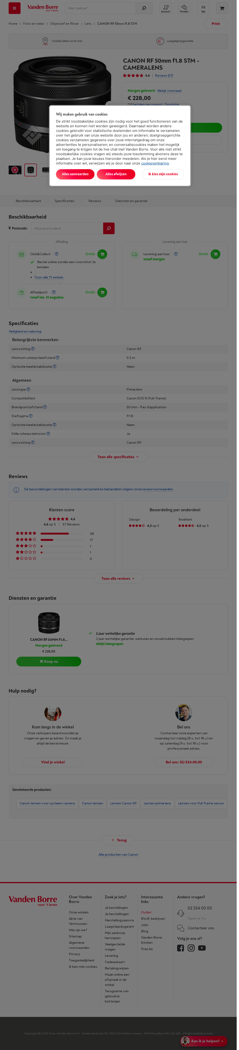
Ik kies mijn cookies (163, 174)
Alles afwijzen (116, 174)
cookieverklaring (155, 163)
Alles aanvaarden (75, 174)
